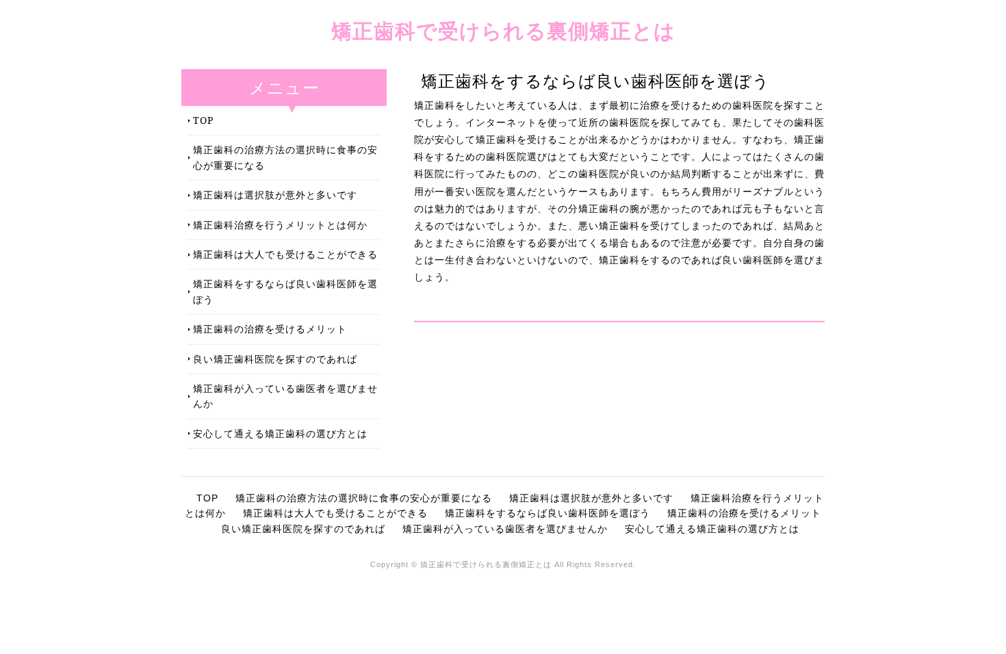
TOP (203, 120)
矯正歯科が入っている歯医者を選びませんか (285, 396)
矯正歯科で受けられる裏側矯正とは (503, 30)
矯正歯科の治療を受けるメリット (270, 328)
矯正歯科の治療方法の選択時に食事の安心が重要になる (285, 157)
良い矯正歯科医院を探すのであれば (275, 358)
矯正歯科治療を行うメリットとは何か (280, 224)
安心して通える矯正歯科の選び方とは (280, 433)
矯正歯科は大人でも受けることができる (285, 254)
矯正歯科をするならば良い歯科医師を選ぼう (285, 291)
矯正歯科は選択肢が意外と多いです (275, 194)
